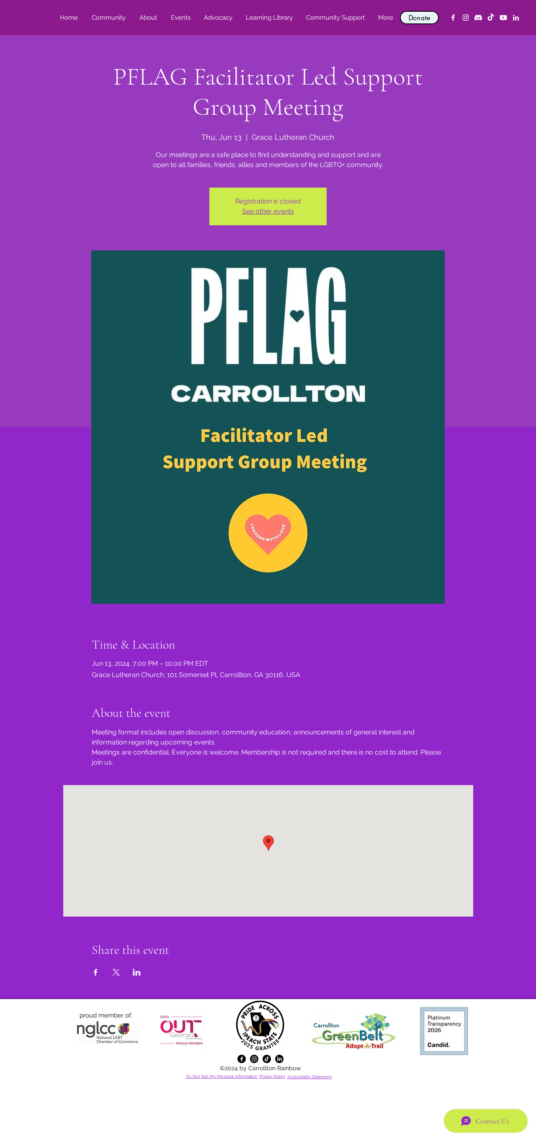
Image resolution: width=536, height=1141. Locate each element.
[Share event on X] (116, 972)
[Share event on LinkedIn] (137, 972)
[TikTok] (491, 17)
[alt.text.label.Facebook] (453, 17)
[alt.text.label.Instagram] (465, 17)
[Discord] (478, 17)
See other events (268, 211)
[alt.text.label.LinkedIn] (516, 17)
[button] (148, 17)
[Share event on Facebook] (96, 972)
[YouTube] (503, 17)
